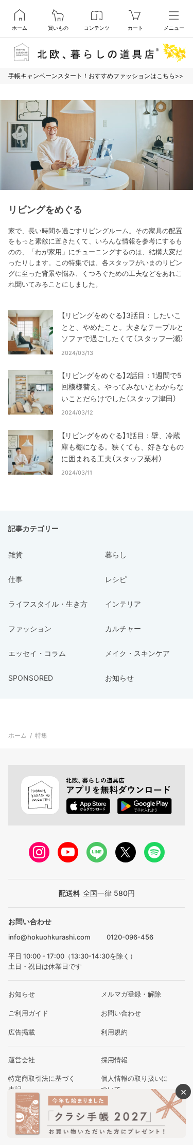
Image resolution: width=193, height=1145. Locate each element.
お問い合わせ (121, 1013)
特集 (41, 735)
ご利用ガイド (28, 1013)
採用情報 (114, 1060)
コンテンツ (97, 28)
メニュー (174, 28)
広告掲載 (21, 1032)
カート (135, 28)
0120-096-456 (130, 937)
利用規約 (114, 1032)
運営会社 (21, 1060)
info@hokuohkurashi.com (49, 937)
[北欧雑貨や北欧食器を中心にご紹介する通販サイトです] (96, 52)
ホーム (19, 28)
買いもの (58, 28)
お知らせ (21, 994)
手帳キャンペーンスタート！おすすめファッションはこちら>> (95, 76)
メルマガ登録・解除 (131, 994)
